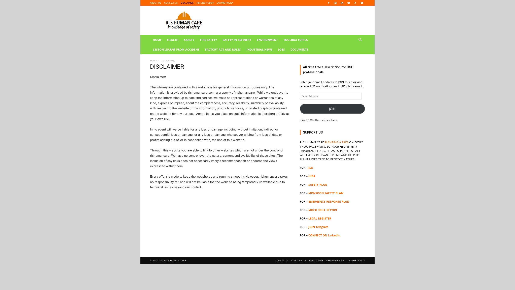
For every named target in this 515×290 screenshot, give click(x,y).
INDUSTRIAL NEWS (259, 49)
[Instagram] (335, 3)
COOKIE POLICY (225, 2)
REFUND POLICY (205, 2)
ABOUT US (155, 2)
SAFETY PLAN (317, 184)
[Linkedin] (342, 3)
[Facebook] (329, 3)
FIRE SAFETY (208, 40)
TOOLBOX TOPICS (295, 40)
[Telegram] (349, 3)
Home (153, 60)
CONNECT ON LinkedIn (324, 235)
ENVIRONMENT (267, 40)
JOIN (332, 109)
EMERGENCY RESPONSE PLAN (328, 201)
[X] (355, 3)
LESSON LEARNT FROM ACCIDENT (176, 49)
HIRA (311, 176)
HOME (157, 40)
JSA (310, 168)
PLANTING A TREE (336, 142)
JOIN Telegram (318, 227)
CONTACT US (171, 2)
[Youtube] (362, 3)
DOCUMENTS (299, 49)
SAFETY (189, 40)
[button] (360, 40)
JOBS (281, 49)
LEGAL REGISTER (319, 218)
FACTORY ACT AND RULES (223, 49)
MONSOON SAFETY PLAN (325, 193)
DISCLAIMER (187, 2)
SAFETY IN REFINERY (237, 40)
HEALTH (172, 40)
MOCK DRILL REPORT (322, 210)
